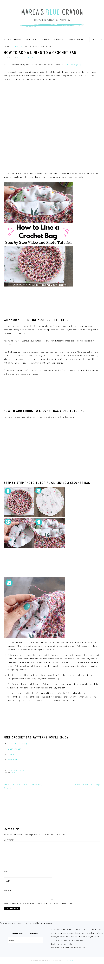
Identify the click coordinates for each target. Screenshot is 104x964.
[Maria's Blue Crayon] (52, 32)
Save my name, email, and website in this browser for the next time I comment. (39, 903)
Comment (9, 839)
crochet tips (21, 770)
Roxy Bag (12, 754)
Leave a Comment (32, 57)
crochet (15, 770)
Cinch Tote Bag (14, 749)
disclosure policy (74, 64)
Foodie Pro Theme (68, 960)
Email (7, 881)
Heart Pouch (13, 759)
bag (12, 770)
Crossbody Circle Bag (17, 743)
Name (7, 871)
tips (15, 772)
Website (7, 890)
